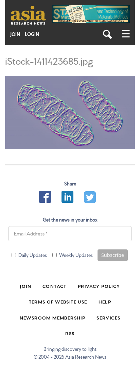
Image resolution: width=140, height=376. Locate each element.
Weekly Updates (76, 255)
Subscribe (112, 255)
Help (105, 301)
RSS (69, 333)
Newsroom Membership (53, 317)
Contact (54, 286)
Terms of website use (58, 301)
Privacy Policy (99, 286)
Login (32, 34)
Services (108, 317)
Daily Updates (32, 255)
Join (15, 34)
